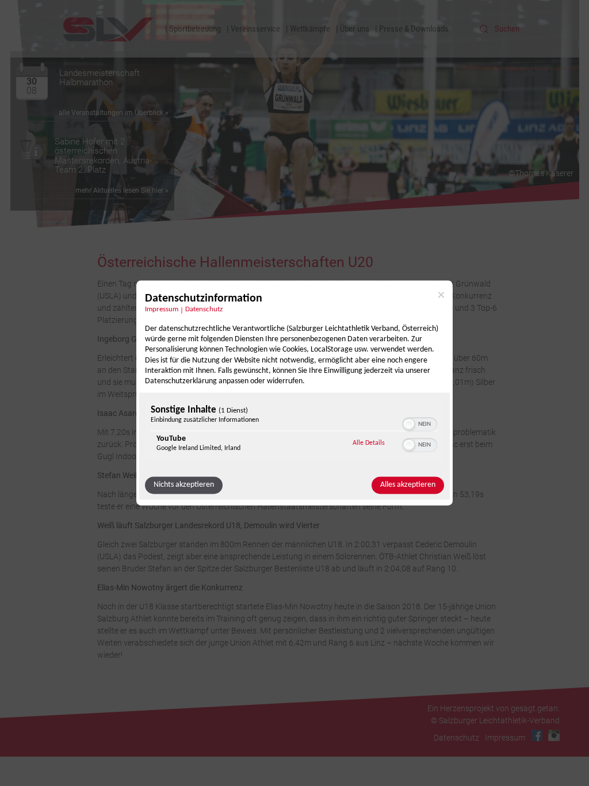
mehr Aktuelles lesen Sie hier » (122, 190)
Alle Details (369, 443)
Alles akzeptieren (407, 485)
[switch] (419, 423)
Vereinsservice (255, 29)
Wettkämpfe (310, 29)
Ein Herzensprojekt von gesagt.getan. (493, 708)
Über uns (354, 29)
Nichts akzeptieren (184, 485)
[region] (294, 432)
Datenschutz (204, 309)
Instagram (554, 735)
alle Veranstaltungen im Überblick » (114, 113)
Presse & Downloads (414, 29)
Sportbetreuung (195, 29)
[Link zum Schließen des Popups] (441, 294)
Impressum (161, 309)
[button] (409, 424)
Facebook (536, 735)
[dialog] (294, 392)
